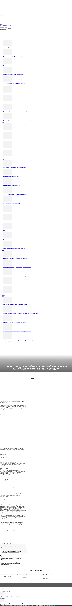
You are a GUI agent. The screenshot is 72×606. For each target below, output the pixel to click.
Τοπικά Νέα (3, 39)
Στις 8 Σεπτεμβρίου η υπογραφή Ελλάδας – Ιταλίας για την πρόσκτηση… (15, 102)
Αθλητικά (3, 159)
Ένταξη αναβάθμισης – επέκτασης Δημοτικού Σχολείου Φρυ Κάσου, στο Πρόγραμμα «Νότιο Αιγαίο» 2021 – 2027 (11, 552)
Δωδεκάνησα (3, 204)
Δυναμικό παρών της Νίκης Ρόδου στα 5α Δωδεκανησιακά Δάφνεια (14, 167)
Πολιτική (3, 122)
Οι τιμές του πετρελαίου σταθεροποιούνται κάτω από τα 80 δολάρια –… (15, 276)
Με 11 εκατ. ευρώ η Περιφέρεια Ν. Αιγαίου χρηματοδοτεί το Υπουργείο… (16, 56)
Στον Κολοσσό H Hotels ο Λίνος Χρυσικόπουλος (11, 203)
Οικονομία (5, 85)
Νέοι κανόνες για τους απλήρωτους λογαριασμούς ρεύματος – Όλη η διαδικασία (17, 93)
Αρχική (3, 18)
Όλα (3, 85)
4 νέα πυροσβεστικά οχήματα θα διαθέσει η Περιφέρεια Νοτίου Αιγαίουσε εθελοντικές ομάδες (13, 547)
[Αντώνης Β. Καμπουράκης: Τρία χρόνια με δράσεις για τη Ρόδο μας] (7, 192)
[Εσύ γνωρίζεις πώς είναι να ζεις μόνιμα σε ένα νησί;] (7, 129)
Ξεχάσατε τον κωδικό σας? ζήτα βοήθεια (5, 25)
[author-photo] (2, 576)
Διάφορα (3, 296)
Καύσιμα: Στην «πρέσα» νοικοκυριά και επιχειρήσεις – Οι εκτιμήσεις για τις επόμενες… (18, 340)
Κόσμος (3, 250)
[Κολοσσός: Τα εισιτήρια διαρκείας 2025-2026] (7, 174)
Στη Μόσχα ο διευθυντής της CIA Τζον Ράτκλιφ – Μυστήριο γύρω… (15, 258)
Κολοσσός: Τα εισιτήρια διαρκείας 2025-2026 (11, 176)
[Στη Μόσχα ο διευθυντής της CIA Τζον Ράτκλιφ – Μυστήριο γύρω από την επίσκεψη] (7, 256)
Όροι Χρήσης (3, 19)
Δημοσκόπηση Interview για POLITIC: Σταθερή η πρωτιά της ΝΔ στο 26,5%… (16, 157)
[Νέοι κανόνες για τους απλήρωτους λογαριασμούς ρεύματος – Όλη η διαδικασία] (7, 92)
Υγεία (8, 85)
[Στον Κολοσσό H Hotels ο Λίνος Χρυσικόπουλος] (7, 201)
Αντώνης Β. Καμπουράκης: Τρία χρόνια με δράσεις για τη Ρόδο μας (15, 194)
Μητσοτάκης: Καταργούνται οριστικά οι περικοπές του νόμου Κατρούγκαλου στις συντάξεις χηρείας (20, 120)
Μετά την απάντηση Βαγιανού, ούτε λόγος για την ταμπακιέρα (14, 83)
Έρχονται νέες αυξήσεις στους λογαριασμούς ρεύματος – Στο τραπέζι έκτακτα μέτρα (17, 111)
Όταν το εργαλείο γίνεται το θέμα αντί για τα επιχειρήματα (13, 74)
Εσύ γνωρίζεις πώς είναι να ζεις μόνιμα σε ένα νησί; (12, 65)
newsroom (32, 378)
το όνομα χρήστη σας (10, 22)
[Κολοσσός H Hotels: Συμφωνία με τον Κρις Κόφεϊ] (7, 183)
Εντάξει (53, 605)
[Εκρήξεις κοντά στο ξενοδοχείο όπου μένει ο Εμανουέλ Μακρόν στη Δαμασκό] (7, 292)
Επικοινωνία (3, 295)
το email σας (9, 28)
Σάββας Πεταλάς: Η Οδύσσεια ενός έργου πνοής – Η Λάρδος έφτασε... (12, 596)
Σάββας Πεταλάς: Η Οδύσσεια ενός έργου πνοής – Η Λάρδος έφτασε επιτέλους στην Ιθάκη (9, 574)
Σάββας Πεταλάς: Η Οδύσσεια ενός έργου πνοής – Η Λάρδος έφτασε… (15, 47)
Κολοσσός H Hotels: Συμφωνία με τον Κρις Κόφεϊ (11, 185)
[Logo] (6, 37)
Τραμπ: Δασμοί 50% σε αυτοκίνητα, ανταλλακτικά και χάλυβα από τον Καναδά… (17, 267)
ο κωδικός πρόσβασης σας (11, 23)
